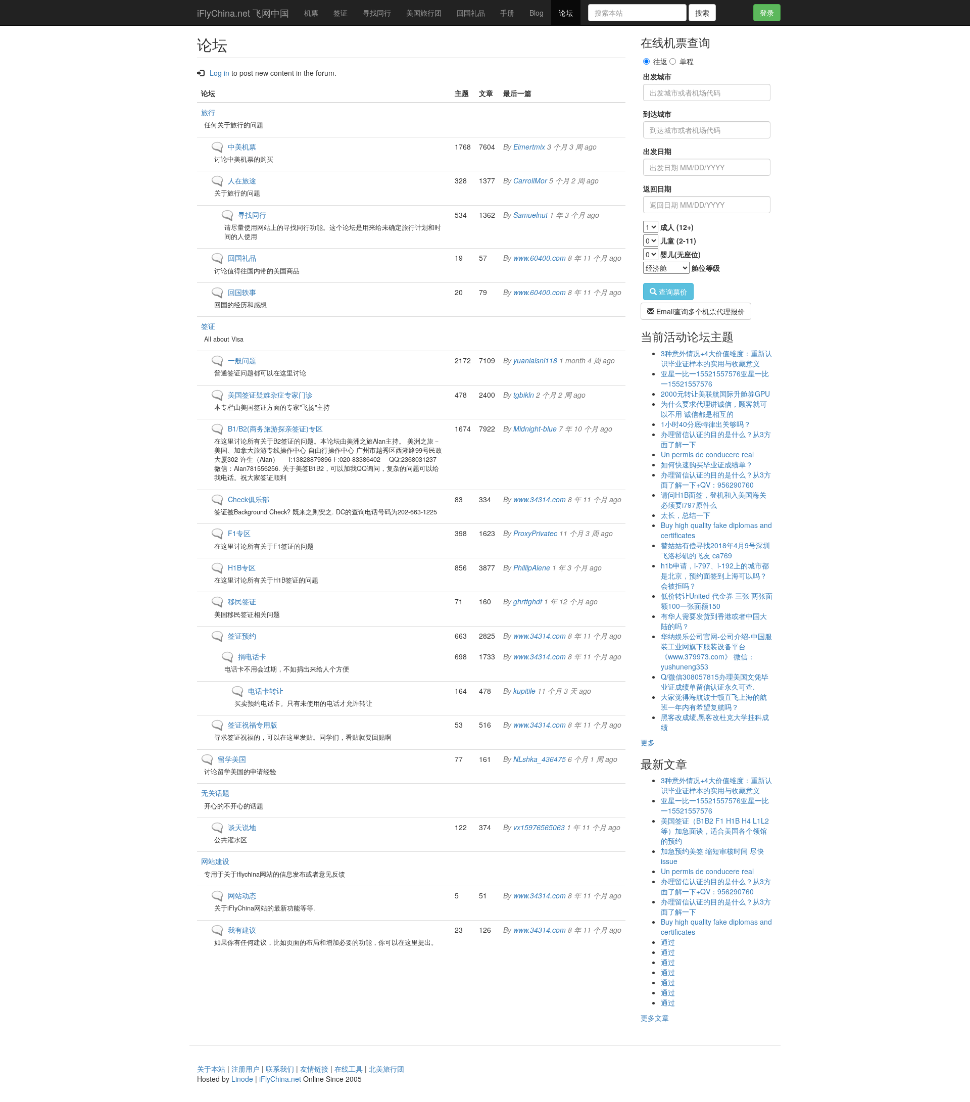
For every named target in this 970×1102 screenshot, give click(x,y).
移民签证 (242, 601)
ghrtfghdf (527, 601)
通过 (668, 942)
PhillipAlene (531, 567)
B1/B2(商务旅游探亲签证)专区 (275, 428)
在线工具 (348, 1069)
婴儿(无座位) (680, 254)
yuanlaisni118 (535, 360)
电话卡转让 (265, 691)
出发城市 (657, 76)
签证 (340, 13)
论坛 (566, 13)
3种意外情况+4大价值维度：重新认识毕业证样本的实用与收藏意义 (716, 358)
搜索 (702, 13)
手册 (507, 13)
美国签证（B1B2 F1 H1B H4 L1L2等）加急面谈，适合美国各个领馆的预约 (715, 831)
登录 (767, 13)
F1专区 (239, 533)
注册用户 (245, 1069)
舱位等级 (706, 268)
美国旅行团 (424, 13)
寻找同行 (377, 13)
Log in (219, 73)
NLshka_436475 (539, 759)
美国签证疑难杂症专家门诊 (270, 395)
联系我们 (280, 1069)
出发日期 (657, 151)
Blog (536, 13)
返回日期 (657, 188)
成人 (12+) (677, 227)
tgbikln (523, 395)
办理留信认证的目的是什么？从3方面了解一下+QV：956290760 (716, 479)
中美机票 (242, 146)
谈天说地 (242, 827)
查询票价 (672, 291)
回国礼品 (471, 13)
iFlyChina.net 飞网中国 (243, 12)
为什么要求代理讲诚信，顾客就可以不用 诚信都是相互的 (714, 409)
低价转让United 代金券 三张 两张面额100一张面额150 (716, 601)
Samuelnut (530, 215)
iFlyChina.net (280, 1079)
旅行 (208, 112)
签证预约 (242, 636)
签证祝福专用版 (252, 725)
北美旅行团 (386, 1069)
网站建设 (215, 861)
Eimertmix (529, 146)
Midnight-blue (535, 428)
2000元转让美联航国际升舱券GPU (715, 394)
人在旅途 (242, 180)
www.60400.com (539, 258)
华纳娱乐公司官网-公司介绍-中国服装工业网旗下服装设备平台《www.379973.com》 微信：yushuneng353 (716, 651)
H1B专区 (242, 567)
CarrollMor (530, 180)
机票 (311, 13)
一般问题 (242, 360)
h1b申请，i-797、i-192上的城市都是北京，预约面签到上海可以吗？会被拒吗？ (715, 575)
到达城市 (657, 114)
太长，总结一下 (685, 515)
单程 (687, 61)
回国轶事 (242, 292)
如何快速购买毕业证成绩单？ (707, 464)
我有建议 (242, 930)
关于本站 (211, 1069)
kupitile (524, 691)
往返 (660, 61)
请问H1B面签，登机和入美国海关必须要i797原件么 (713, 500)
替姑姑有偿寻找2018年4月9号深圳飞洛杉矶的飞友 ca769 (715, 550)
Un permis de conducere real (707, 454)
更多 (648, 742)
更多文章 (655, 1018)
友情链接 (314, 1069)
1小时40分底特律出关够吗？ (706, 424)
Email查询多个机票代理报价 (699, 311)
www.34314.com (539, 499)
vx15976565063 (539, 827)
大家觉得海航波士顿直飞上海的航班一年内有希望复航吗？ (714, 702)
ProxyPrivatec (535, 533)
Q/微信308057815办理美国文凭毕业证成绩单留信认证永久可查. (714, 682)
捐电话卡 (252, 656)
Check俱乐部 (248, 499)
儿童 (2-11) (678, 240)
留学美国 (232, 759)
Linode (242, 1079)
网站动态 (242, 895)
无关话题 (215, 793)
